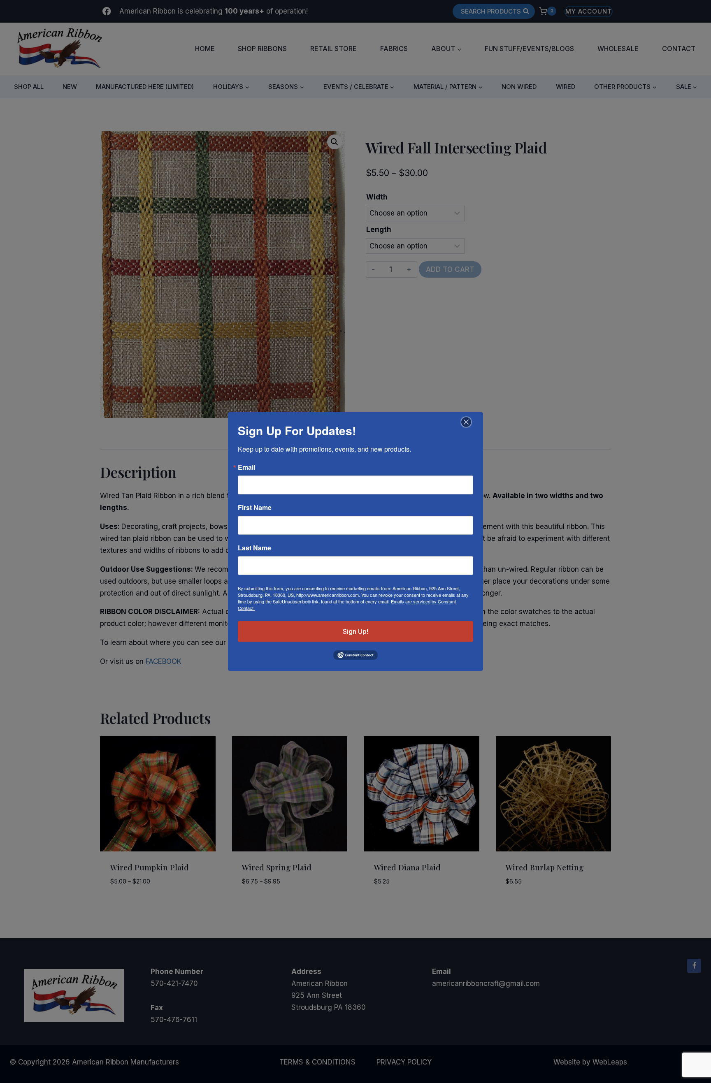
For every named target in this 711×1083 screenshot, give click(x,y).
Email (246, 467)
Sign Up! (355, 631)
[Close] (465, 422)
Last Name (254, 548)
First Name (255, 507)
